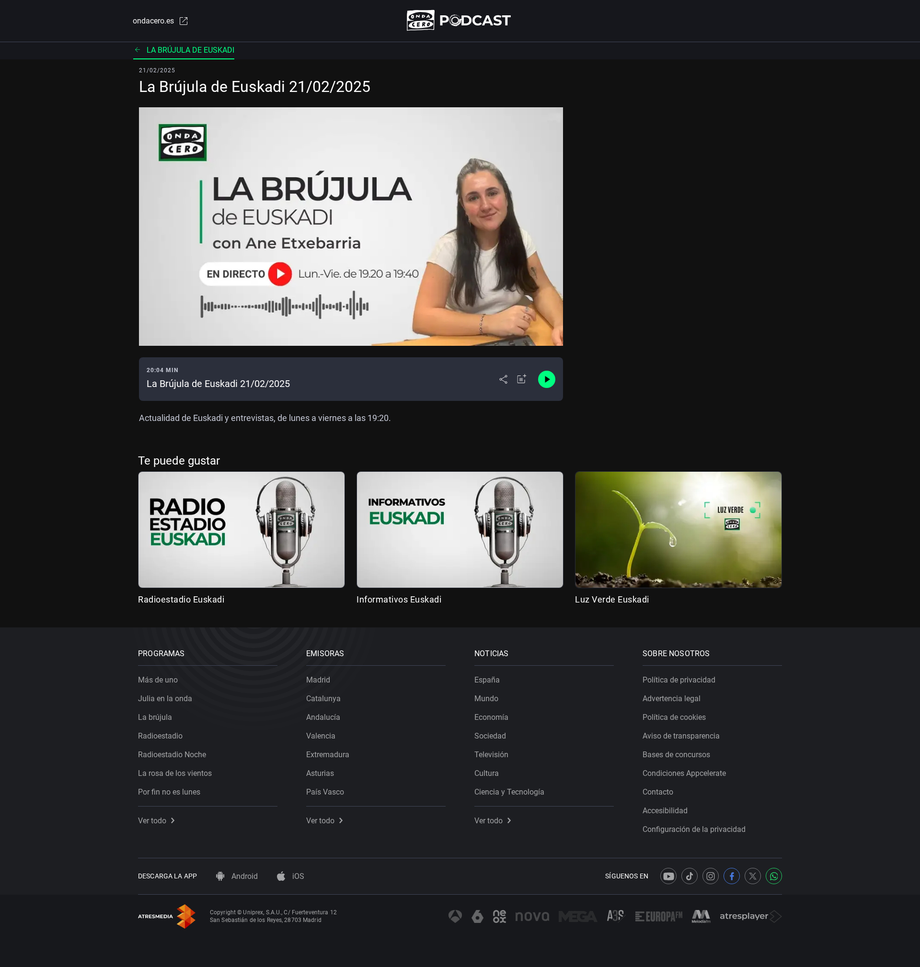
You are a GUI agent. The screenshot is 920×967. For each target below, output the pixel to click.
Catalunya (323, 698)
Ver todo (152, 820)
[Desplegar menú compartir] (503, 379)
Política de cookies (674, 717)
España (487, 679)
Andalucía (323, 717)
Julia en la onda (165, 698)
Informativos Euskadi (398, 599)
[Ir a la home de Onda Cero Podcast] (460, 20)
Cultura (486, 773)
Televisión (491, 754)
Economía (491, 717)
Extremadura (327, 754)
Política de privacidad (679, 679)
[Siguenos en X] (753, 876)
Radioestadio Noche (172, 754)
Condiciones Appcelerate (684, 773)
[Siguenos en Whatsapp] (774, 876)
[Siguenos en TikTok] (689, 876)
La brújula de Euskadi (190, 50)
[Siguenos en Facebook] (732, 876)
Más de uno (158, 679)
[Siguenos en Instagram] (710, 876)
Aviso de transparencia (681, 735)
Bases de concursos (676, 754)
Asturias (320, 773)
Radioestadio (160, 735)
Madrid (318, 679)
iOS (297, 876)
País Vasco (325, 791)
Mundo (486, 698)
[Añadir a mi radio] (521, 379)
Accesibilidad (665, 810)
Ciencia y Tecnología (509, 791)
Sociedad (490, 735)
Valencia (320, 735)
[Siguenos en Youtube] (668, 876)
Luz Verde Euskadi (612, 599)
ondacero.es (153, 20)
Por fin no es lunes (169, 791)
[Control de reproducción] (546, 379)
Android (244, 876)
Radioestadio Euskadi (181, 599)
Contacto (658, 791)
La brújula (155, 717)
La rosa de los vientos (175, 773)
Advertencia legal (672, 698)
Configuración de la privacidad (694, 829)
